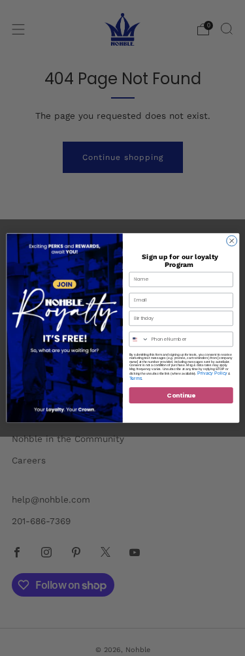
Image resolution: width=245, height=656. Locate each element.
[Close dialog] (231, 241)
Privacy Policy (212, 372)
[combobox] (138, 339)
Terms (135, 378)
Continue (181, 395)
